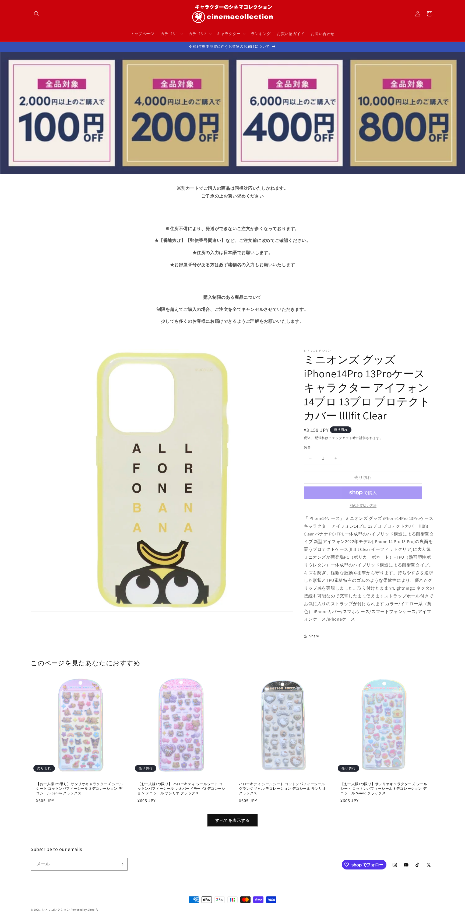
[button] (37, 14)
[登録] (121, 864)
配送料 (320, 438)
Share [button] (314, 636)
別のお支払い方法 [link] (363, 505)
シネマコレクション (56, 909)
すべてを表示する (232, 820)
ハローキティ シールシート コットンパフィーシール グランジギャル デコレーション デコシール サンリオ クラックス (282, 789)
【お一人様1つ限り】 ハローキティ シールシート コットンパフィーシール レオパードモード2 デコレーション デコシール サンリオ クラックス (182, 788)
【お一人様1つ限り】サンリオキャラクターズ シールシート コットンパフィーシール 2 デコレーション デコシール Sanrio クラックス (79, 788)
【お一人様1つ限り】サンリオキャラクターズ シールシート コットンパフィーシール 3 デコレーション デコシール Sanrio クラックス (383, 788)
